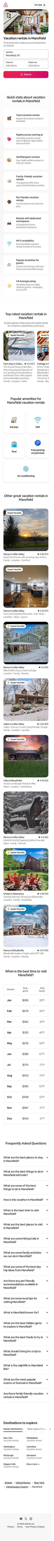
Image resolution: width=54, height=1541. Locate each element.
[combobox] (26, 55)
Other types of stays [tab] (37, 1429)
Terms (20, 1526)
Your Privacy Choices (34, 1526)
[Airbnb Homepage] (5, 4)
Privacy (10, 1526)
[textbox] (15, 65)
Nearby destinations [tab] (13, 1429)
